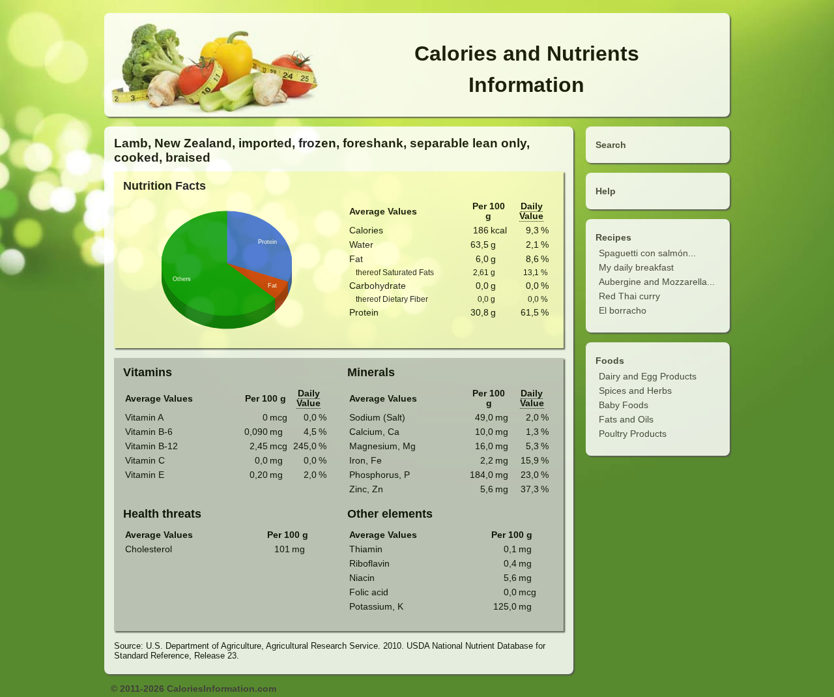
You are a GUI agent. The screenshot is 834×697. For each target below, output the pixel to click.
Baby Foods (623, 405)
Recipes (613, 237)
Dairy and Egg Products (648, 376)
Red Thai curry (629, 296)
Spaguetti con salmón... (647, 253)
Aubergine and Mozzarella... (657, 281)
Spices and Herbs (635, 390)
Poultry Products (633, 433)
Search (611, 145)
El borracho (622, 310)
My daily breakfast (636, 267)
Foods (610, 360)
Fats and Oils (626, 419)
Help (606, 191)
